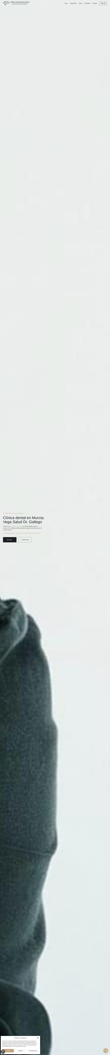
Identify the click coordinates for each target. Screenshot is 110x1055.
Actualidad (87, 3)
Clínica (80, 3)
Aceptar (8, 1050)
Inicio (66, 3)
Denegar (20, 1050)
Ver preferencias (33, 1050)
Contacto (94, 3)
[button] (38, 1038)
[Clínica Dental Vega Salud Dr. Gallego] (16, 3)
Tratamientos (73, 3)
